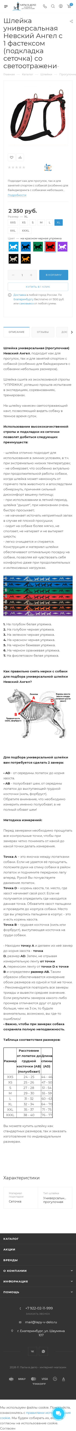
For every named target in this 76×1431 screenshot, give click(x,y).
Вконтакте (32, 1351)
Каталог (11, 1238)
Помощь (11, 1292)
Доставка (20, 294)
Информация (15, 1281)
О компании (15, 1270)
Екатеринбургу (24, 299)
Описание (16, 332)
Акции (9, 1249)
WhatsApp (43, 1351)
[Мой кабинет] (61, 7)
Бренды (10, 1260)
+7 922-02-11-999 (39, 1308)
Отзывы (43, 332)
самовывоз (26, 303)
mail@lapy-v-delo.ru (41, 1322)
